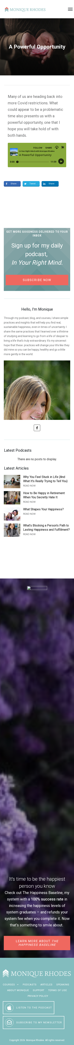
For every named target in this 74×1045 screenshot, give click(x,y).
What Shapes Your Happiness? (37, 514)
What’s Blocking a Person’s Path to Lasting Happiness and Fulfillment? (37, 530)
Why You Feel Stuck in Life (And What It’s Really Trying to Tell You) (37, 481)
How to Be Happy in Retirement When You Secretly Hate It (37, 497)
